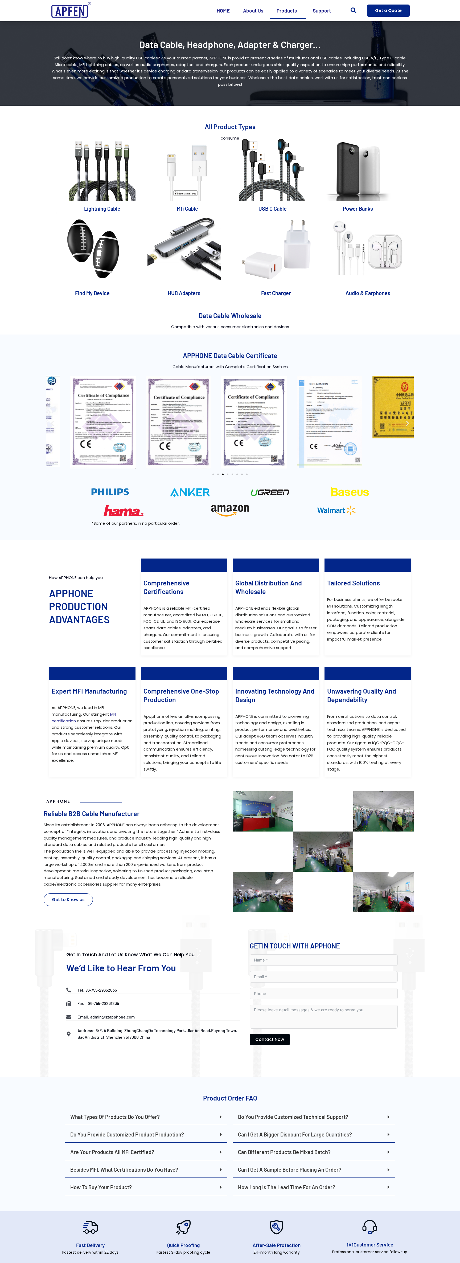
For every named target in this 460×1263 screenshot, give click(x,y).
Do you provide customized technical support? (293, 1117)
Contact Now (269, 1039)
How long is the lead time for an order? (286, 1187)
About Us (253, 10)
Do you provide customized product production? (127, 1134)
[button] (353, 11)
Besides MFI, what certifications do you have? (124, 1169)
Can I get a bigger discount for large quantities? (295, 1134)
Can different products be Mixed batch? (284, 1152)
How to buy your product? (101, 1187)
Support (322, 10)
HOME (223, 10)
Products (287, 10)
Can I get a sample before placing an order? (289, 1169)
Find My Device (92, 293)
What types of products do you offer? (115, 1117)
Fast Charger (276, 293)
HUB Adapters (184, 293)
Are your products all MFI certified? (112, 1152)
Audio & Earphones (368, 293)
